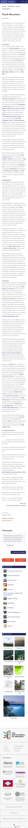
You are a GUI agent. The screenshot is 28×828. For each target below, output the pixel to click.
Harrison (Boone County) (10, 248)
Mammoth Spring (8, 405)
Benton (22, 170)
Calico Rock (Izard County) (12, 396)
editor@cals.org (14, 813)
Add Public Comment (19, 552)
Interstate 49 (13, 168)
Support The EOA (17, 748)
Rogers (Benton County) (14, 246)
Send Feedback (8, 520)
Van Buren (21, 165)
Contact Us (6, 748)
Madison (10, 159)
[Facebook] (14, 825)
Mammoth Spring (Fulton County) (10, 316)
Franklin (4, 159)
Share (21, 560)
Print (8, 560)
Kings (7, 72)
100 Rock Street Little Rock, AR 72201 (14, 807)
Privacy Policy (17, 751)
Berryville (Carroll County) (8, 298)
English (18, 826)
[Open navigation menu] (26, 1)
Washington (16, 170)
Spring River (18, 403)
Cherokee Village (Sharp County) (10, 407)
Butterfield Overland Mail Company (12, 116)
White (21, 70)
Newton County (18, 60)
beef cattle (21, 417)
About (5, 746)
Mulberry (11, 72)
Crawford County (7, 170)
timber (9, 421)
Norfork (11, 364)
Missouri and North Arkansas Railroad (11, 353)
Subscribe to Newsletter (19, 746)
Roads (3, 114)
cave (12, 207)
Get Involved (7, 751)
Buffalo (4, 72)
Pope (25, 159)
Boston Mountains (14, 48)
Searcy (3, 167)
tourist (3, 355)
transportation (11, 98)
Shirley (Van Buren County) (8, 108)
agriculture (5, 98)
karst (21, 207)
